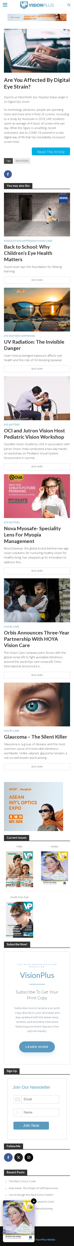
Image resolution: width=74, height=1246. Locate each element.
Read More (37, 280)
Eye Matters (12, 336)
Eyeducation (12, 241)
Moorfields (22, 160)
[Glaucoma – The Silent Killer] (37, 704)
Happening (29, 241)
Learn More (37, 1047)
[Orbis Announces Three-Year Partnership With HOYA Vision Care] (37, 600)
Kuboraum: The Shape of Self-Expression (33, 1188)
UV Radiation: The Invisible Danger (34, 345)
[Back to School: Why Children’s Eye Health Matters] (37, 214)
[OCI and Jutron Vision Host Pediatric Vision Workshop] (37, 398)
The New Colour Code (22, 1181)
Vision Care (44, 241)
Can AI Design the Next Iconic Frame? (31, 1195)
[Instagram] (28, 1157)
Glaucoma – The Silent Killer (35, 737)
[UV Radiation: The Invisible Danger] (37, 309)
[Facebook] (8, 1157)
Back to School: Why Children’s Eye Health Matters (28, 253)
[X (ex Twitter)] (18, 1157)
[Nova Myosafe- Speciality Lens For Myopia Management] (37, 496)
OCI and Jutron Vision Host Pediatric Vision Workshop (34, 434)
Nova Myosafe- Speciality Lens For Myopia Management (32, 534)
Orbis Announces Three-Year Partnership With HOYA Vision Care (36, 639)
